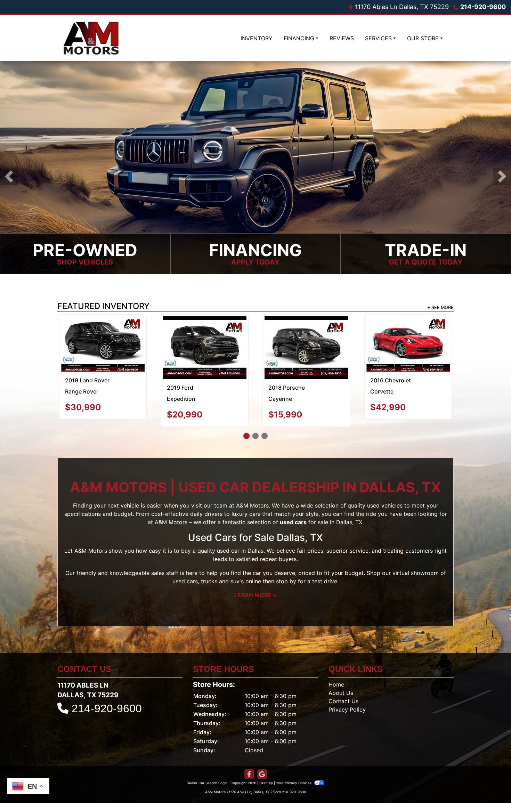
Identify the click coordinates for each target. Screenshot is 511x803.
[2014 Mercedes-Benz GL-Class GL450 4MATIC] (408, 340)
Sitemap (266, 768)
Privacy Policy (347, 694)
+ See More (440, 307)
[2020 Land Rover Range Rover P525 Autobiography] (205, 336)
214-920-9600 (483, 6)
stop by (286, 566)
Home (336, 669)
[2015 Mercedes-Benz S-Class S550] (103, 340)
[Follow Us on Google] (262, 760)
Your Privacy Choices (294, 768)
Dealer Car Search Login (207, 768)
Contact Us (343, 686)
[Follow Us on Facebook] (249, 760)
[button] (9, 176)
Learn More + (255, 580)
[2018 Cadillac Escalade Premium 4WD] (306, 333)
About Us (340, 678)
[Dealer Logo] (91, 38)
